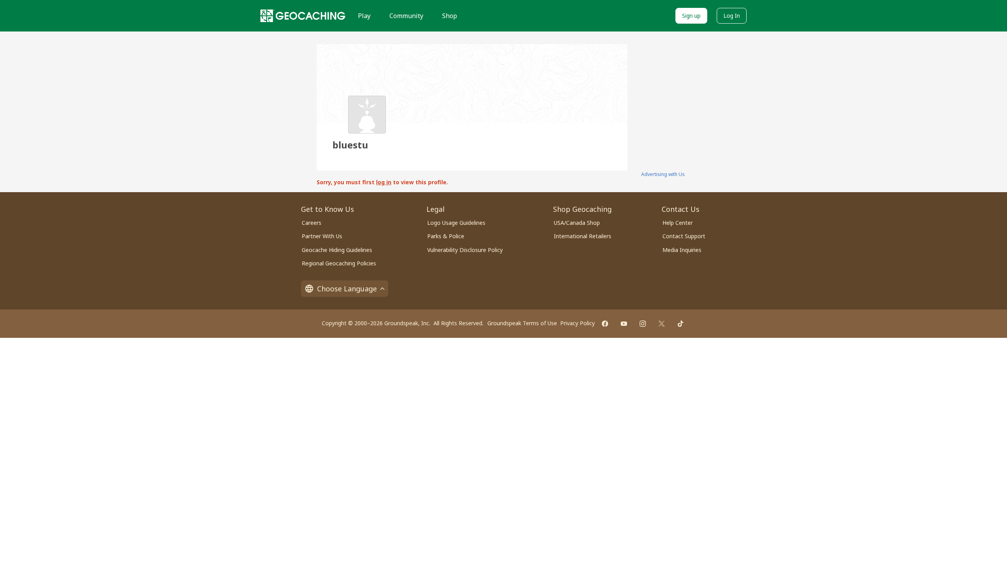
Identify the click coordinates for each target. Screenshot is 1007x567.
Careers (311, 222)
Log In (731, 15)
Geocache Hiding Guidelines (337, 250)
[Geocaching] (302, 16)
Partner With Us (322, 236)
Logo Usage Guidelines (456, 222)
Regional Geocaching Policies (339, 263)
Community (406, 15)
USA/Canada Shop (577, 222)
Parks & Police (445, 236)
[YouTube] (624, 324)
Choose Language (347, 288)
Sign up (691, 15)
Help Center (677, 222)
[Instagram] (642, 324)
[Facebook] (605, 324)
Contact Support (683, 236)
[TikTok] (680, 324)
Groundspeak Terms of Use (522, 323)
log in (383, 182)
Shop (449, 15)
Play (364, 15)
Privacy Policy (577, 323)
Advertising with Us (663, 174)
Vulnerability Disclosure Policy (465, 250)
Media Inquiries (681, 250)
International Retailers (582, 236)
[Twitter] (661, 324)
